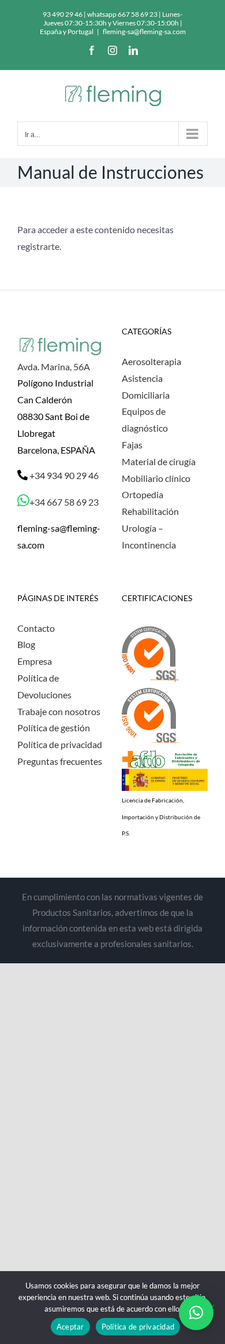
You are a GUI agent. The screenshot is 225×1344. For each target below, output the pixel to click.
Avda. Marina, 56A (53, 366)
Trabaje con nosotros (58, 711)
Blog (26, 644)
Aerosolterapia (151, 361)
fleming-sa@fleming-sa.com (144, 31)
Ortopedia (142, 494)
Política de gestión (53, 727)
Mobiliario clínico (156, 478)
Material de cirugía (159, 461)
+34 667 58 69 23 (64, 501)
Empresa (34, 661)
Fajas (132, 444)
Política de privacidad (59, 744)
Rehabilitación (150, 511)
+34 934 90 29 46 (63, 475)
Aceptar (70, 1326)
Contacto (36, 628)
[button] (196, 1312)
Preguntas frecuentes (59, 761)
